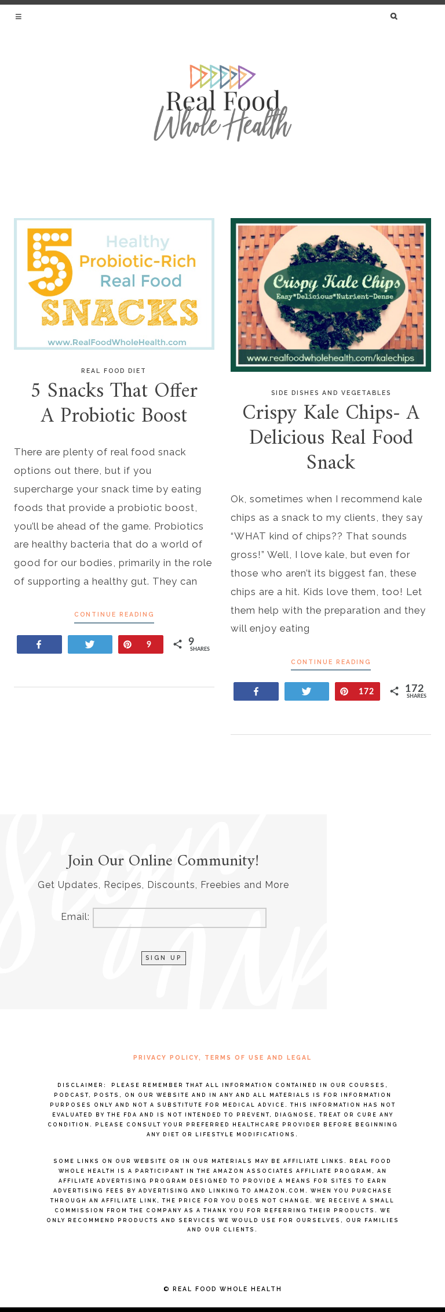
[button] (19, 16)
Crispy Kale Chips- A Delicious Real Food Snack (331, 439)
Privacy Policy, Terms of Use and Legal (222, 1057)
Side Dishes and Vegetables (331, 392)
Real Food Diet (114, 370)
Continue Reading (114, 614)
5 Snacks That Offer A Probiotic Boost (114, 404)
